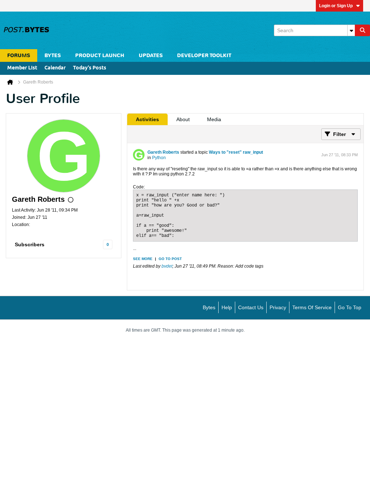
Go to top (349, 307)
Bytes (209, 307)
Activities (147, 119)
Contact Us (250, 307)
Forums (18, 55)
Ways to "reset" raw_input (236, 152)
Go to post (170, 259)
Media (214, 119)
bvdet (167, 266)
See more (142, 259)
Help (226, 307)
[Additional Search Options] (351, 30)
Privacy (278, 307)
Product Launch (99, 55)
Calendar (55, 68)
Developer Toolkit (204, 55)
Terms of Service (312, 307)
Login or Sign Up (336, 5)
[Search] (362, 30)
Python (159, 157)
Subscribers (29, 244)
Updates (151, 55)
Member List (22, 68)
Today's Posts (89, 68)
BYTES (52, 55)
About (183, 119)
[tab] (147, 119)
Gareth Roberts (163, 152)
